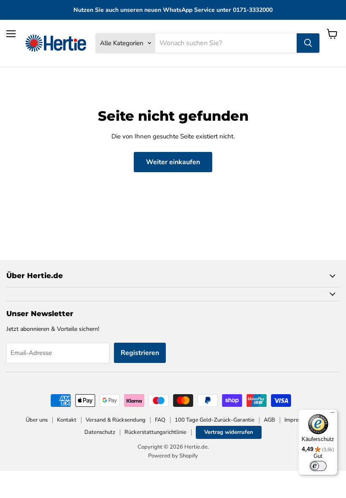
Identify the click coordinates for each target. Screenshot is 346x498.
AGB (269, 420)
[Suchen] (308, 43)
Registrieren (140, 352)
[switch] (318, 466)
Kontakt (66, 420)
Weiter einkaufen (173, 162)
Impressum (297, 420)
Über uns (37, 420)
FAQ (160, 420)
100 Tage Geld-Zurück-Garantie (214, 420)
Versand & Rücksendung (116, 420)
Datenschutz (99, 432)
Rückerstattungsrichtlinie (155, 432)
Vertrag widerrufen (228, 432)
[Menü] (332, 414)
